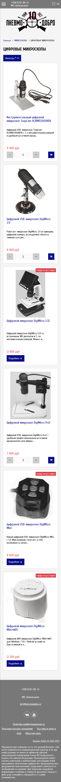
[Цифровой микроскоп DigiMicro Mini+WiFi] (30, 599)
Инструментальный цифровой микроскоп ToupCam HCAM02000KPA (29, 119)
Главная (7, 40)
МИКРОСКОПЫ (20, 40)
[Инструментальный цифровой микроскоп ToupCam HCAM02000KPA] (30, 90)
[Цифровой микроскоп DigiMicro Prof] (30, 395)
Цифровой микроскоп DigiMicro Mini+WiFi (26, 628)
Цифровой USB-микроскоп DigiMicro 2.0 (29, 220)
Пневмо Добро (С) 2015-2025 (46, 741)
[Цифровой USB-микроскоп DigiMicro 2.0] (30, 192)
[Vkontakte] (27, 714)
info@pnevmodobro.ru (30, 704)
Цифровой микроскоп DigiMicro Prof (28, 422)
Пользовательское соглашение (17, 728)
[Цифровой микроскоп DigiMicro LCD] (30, 293)
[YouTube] (34, 714)
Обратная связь (33, 733)
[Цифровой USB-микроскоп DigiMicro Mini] (30, 497)
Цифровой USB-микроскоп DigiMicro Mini (29, 526)
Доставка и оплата (46, 728)
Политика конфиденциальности (29, 724)
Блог (19, 733)
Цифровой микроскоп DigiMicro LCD (28, 321)
